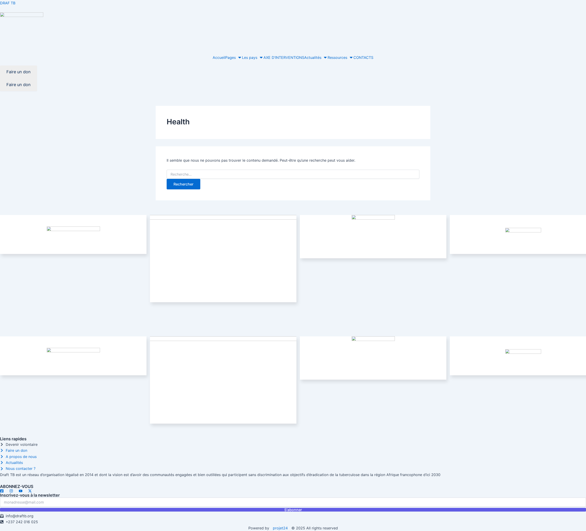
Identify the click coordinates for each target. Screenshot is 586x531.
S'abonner (293, 510)
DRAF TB (7, 3)
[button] (233, 57)
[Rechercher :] (293, 174)
